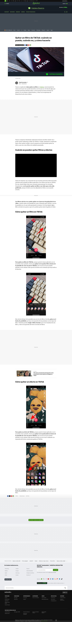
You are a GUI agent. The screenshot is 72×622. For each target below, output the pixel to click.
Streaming (7, 568)
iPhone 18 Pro (52, 560)
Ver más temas (8, 579)
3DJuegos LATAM (17, 611)
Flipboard (28, 45)
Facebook (67, 12)
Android (23, 11)
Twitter (65, 12)
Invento (18, 30)
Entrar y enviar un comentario (36, 520)
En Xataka (35, 371)
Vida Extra (16, 599)
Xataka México (7, 611)
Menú (7, 3)
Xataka (36, 3)
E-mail (30, 45)
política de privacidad (52, 572)
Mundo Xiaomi (7, 604)
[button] (23, 82)
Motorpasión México (44, 612)
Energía (17, 570)
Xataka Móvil (7, 599)
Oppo (52, 30)
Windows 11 (28, 575)
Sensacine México (26, 611)
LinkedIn (59, 579)
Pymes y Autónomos (62, 600)
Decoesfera (53, 599)
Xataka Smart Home (7, 603)
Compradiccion (53, 600)
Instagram (12, 11)
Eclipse (25, 30)
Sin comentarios (20, 45)
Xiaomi (48, 30)
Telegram (53, 579)
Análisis (17, 568)
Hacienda (33, 30)
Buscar (65, 588)
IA (21, 30)
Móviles (6, 570)
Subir (64, 592)
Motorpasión (44, 597)
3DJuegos (15, 597)
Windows (18, 11)
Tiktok (62, 579)
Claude (36, 560)
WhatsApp (6, 11)
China (14, 30)
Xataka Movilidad (29, 570)
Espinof (24, 599)
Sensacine (25, 597)
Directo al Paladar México (36, 612)
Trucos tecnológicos (30, 11)
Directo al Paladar (36, 597)
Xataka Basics (36, 8)
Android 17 (31, 560)
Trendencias (53, 597)
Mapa (29, 30)
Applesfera (7, 600)
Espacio (27, 568)
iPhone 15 (43, 30)
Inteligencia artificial (30, 572)
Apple (6, 572)
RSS (55, 579)
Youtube (48, 579)
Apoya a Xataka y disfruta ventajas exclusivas (56, 583)
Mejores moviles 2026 (16, 560)
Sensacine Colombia (25, 614)
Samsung (17, 572)
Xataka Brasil (7, 613)
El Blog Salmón (62, 597)
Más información (44, 620)
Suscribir (55, 569)
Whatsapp (38, 30)
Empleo (17, 575)
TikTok (42, 87)
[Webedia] (7, 592)
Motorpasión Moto (45, 599)
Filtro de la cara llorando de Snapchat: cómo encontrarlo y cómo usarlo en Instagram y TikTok (43, 374)
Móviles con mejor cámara (44, 560)
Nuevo (64, 3)
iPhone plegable (25, 560)
